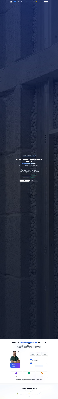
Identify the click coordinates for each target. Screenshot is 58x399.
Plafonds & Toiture (25, 155)
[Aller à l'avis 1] (27, 397)
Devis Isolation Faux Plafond (25, 180)
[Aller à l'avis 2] (29, 397)
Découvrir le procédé (34, 180)
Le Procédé (22, 1)
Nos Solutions (18, 1)
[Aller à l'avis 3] (30, 397)
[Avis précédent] (16, 395)
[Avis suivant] (41, 395)
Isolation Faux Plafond (30, 155)
